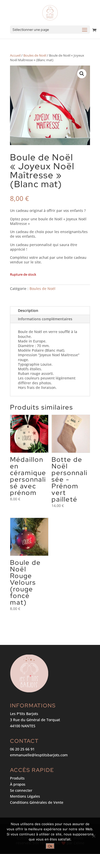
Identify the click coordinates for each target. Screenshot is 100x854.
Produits (17, 778)
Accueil (15, 55)
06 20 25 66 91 (22, 749)
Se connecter (21, 790)
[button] (81, 73)
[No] (93, 835)
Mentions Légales (25, 796)
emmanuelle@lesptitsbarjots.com (39, 755)
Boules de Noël (34, 55)
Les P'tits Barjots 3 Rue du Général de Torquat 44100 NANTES (35, 719)
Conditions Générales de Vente (36, 802)
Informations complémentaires (45, 318)
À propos (17, 784)
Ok (50, 846)
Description (28, 310)
